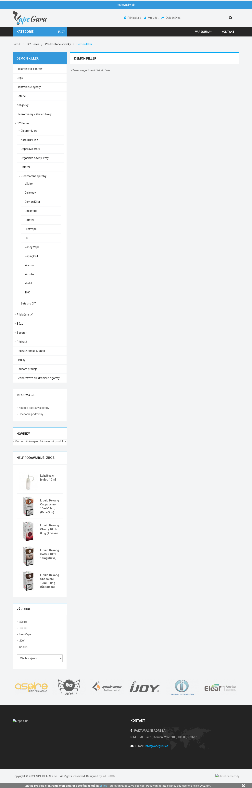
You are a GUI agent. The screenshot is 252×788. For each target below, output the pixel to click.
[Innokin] (183, 687)
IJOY (22, 640)
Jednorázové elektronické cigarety (38, 378)
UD (26, 238)
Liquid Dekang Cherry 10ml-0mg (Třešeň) (49, 529)
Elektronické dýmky (29, 87)
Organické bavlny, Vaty (35, 158)
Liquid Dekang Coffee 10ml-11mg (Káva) (49, 554)
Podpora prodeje (27, 369)
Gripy (20, 77)
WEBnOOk (109, 776)
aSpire (29, 183)
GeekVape (31, 210)
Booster (22, 332)
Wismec (29, 265)
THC (27, 292)
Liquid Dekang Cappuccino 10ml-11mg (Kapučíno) (49, 506)
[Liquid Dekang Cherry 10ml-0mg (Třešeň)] (28, 530)
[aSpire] (31, 687)
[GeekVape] (107, 687)
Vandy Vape (32, 247)
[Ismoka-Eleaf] (220, 687)
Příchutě (22, 341)
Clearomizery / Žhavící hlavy (34, 114)
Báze (20, 323)
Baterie (21, 96)
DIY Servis (23, 123)
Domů (16, 44)
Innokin (23, 647)
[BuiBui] (69, 687)
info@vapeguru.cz (156, 746)
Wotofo (29, 274)
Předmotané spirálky (33, 176)
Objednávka (173, 17)
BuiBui (23, 628)
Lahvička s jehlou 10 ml (48, 477)
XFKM (28, 283)
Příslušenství (24, 314)
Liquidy (21, 359)
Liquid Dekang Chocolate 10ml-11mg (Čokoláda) (49, 580)
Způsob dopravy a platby (34, 407)
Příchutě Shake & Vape (31, 350)
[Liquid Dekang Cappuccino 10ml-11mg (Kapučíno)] (28, 506)
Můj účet (153, 17)
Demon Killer (32, 201)
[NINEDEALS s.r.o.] (30, 17)
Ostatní (25, 167)
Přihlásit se (135, 17)
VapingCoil (31, 256)
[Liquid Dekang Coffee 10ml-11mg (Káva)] (28, 555)
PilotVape (31, 229)
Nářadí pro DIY (29, 139)
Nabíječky (23, 105)
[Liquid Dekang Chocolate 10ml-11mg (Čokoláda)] (28, 580)
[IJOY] (145, 687)
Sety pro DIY (28, 303)
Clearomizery (29, 130)
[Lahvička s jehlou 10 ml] (28, 481)
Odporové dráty (30, 148)
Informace (25, 395)
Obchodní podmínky (31, 414)
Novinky (23, 434)
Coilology (30, 192)
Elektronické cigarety (30, 68)
